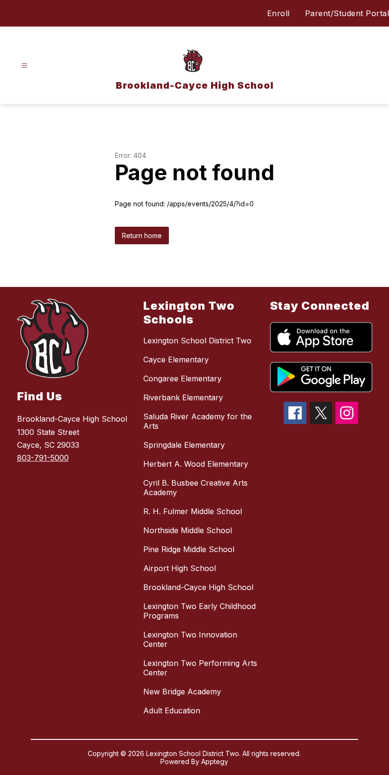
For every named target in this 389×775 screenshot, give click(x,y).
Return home (142, 235)
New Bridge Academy (182, 691)
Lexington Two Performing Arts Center (200, 667)
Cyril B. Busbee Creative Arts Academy (195, 487)
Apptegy (214, 761)
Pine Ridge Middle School (188, 549)
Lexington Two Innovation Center (190, 639)
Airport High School (179, 568)
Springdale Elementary (184, 445)
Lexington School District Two (197, 340)
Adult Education (171, 710)
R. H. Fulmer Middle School (192, 511)
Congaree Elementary (182, 378)
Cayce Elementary (176, 359)
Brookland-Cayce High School (198, 587)
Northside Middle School (187, 530)
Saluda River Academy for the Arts (197, 421)
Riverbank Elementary (183, 397)
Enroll (278, 13)
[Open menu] (24, 65)
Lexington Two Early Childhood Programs (199, 610)
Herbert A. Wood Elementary (195, 464)
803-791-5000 (43, 457)
